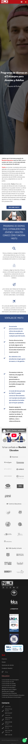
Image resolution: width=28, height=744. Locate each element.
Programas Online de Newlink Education (13, 695)
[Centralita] (3, 707)
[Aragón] (3, 724)
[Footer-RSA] (14, 593)
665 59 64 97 (8, 713)
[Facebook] (3, 587)
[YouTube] (13, 587)
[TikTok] (17, 587)
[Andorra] (3, 720)
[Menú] (21, 2)
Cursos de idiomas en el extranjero (11, 697)
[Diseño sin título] (14, 609)
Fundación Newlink (7, 668)
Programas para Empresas (9, 693)
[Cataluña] (3, 716)
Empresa (4, 659)
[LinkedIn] (10, 587)
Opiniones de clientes (8, 665)
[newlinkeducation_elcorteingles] (8, 462)
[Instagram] (7, 587)
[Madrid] (3, 711)
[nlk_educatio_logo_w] (4, 1)
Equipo (4, 662)
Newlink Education (7, 160)
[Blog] (3, 672)
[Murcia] (3, 728)
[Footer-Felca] (14, 602)
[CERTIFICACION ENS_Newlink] (14, 626)
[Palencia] (3, 732)
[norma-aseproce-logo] (14, 617)
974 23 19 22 (8, 709)
